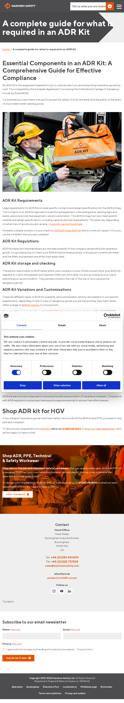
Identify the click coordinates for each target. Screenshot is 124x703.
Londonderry (70, 687)
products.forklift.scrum (62, 577)
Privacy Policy (84, 649)
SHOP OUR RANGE (15, 494)
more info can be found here (66, 224)
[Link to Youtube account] (61, 591)
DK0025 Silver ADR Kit (67, 230)
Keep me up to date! (16, 658)
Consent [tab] (21, 325)
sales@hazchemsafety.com (62, 565)
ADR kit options (30, 305)
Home (6, 49)
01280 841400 (71, 428)
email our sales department (100, 428)
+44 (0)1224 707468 (64, 561)
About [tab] (102, 325)
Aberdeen (17, 687)
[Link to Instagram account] (54, 591)
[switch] (46, 372)
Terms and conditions (50, 693)
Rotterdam (106, 687)
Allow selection (62, 385)
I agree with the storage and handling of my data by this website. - (49, 649)
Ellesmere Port (51, 687)
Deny (23, 385)
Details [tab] (62, 325)
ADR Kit (44, 428)
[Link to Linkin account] (69, 591)
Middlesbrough (89, 687)
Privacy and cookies (75, 693)
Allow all (101, 385)
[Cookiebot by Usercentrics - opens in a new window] (106, 315)
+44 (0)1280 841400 (65, 557)
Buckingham (32, 687)
